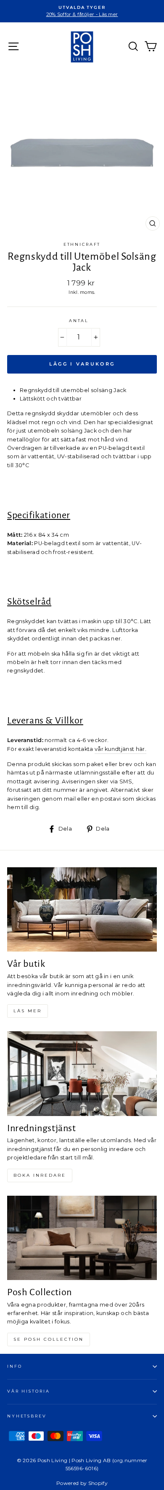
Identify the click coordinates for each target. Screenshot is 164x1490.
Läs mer (27, 1011)
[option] (82, 11)
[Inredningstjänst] (82, 1073)
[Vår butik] (82, 909)
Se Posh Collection (48, 1339)
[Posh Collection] (82, 1238)
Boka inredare (39, 1175)
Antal (79, 320)
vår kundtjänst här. (120, 749)
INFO (14, 1366)
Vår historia (28, 1391)
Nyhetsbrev (27, 1416)
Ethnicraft (82, 244)
